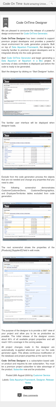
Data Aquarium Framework (25, 47)
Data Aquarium (9, 60)
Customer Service (41, 375)
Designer (40, 379)
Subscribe (18, 369)
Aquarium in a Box (32, 60)
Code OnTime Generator (35, 33)
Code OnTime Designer (31, 22)
